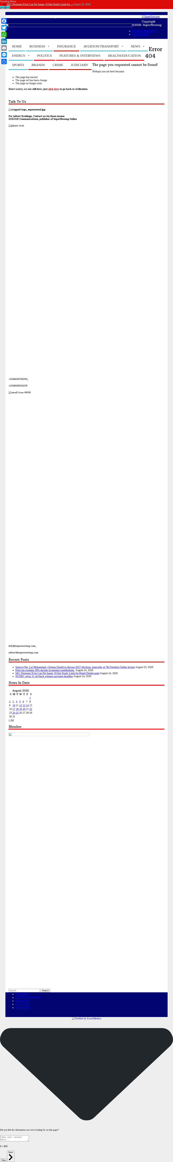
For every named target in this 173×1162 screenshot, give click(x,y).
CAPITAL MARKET (121, 16)
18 (17, 709)
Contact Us (18, 16)
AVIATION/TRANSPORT (101, 46)
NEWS (135, 46)
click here (53, 89)
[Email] (4, 48)
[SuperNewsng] (151, 16)
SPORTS (18, 65)
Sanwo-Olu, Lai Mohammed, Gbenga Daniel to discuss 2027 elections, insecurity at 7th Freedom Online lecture (75, 667)
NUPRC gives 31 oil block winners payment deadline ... (37, 4)
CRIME (58, 65)
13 (24, 705)
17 (14, 709)
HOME (17, 46)
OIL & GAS (22, 1004)
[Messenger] (4, 54)
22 (30, 709)
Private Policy (46, 16)
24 (14, 712)
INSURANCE (66, 46)
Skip (3, 1160)
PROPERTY (23, 1007)
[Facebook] (4, 21)
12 (20, 705)
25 (17, 712)
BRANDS (38, 65)
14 (27, 705)
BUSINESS (37, 46)
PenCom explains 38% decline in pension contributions (45, 670)
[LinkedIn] (4, 41)
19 (20, 709)
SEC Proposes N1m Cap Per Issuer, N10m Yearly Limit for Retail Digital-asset (57, 673)
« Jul (11, 720)
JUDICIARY (79, 65)
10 (14, 705)
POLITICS (44, 55)
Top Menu (147, 13)
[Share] (4, 61)
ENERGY (18, 55)
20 (24, 709)
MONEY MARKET (81, 16)
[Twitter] (4, 27)
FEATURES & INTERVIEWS (79, 55)
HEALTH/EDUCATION (124, 55)
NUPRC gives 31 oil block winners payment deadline (44, 676)
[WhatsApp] (4, 34)
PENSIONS (22, 1000)
